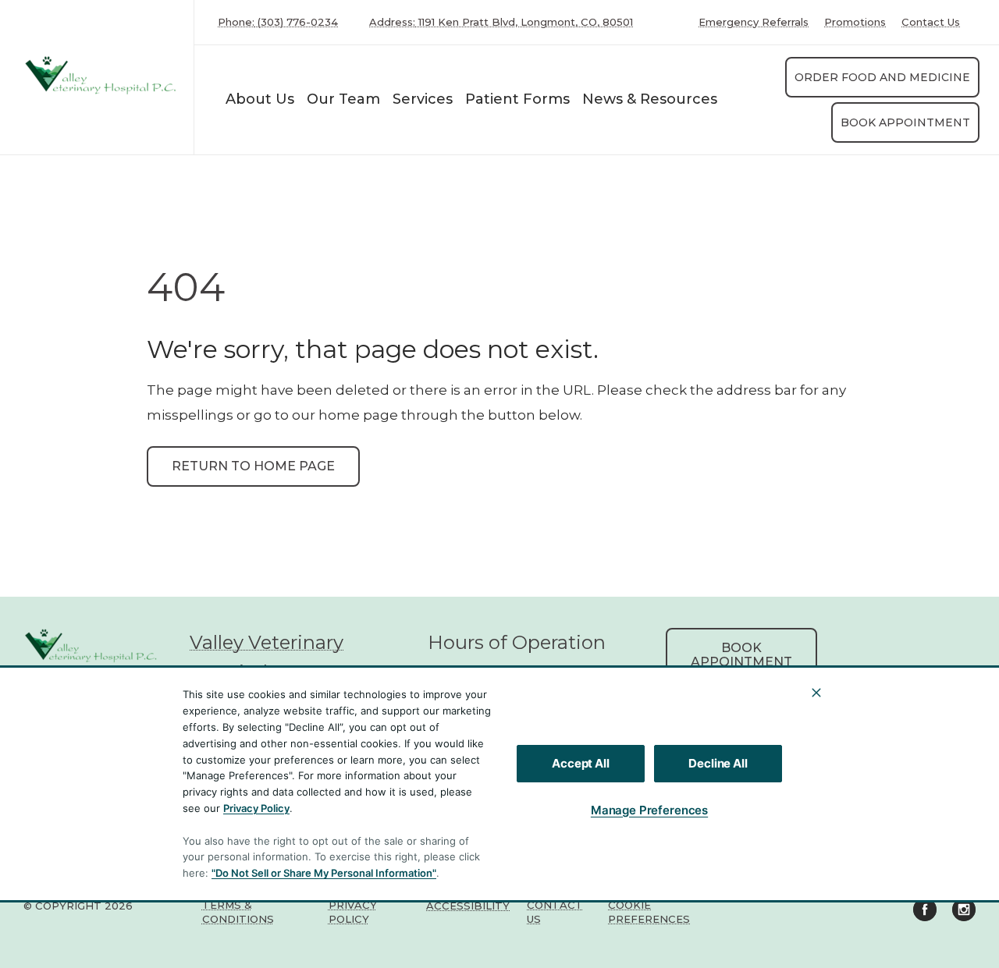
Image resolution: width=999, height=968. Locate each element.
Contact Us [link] (930, 22)
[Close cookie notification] (816, 692)
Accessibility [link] (468, 905)
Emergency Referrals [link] (754, 22)
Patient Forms (517, 99)
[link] (100, 73)
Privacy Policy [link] (353, 912)
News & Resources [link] (649, 99)
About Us (260, 99)
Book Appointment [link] (905, 122)
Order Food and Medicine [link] (882, 77)
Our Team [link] (343, 99)
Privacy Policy (256, 808)
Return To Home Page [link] (253, 466)
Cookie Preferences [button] (649, 912)
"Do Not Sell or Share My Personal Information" (324, 873)
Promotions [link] (855, 22)
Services (423, 99)
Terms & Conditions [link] (238, 912)
